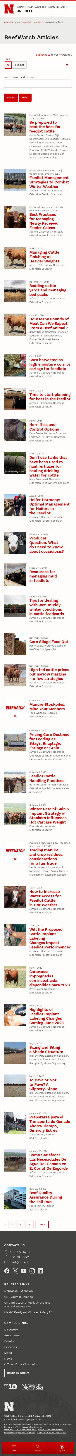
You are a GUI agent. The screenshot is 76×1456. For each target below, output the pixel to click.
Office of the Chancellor (21, 1364)
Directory (11, 1329)
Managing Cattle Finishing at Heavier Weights (44, 256)
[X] (15, 1270)
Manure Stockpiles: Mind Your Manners (47, 706)
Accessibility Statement (32, 1427)
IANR (17, 22)
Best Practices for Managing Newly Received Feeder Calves (43, 221)
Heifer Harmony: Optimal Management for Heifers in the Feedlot (49, 506)
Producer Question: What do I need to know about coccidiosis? (46, 545)
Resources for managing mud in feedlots (43, 576)
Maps (8, 1352)
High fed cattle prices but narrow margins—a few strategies (49, 674)
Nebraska (8, 22)
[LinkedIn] (40, 1270)
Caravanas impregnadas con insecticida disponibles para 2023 (49, 978)
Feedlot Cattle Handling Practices (46, 778)
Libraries (10, 1347)
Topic (7, 59)
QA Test (16, 1427)
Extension (27, 22)
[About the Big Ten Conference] (10, 1386)
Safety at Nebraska (26, 1432)
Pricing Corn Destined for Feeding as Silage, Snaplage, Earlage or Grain (49, 741)
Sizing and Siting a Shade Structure (46, 1049)
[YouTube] (23, 1270)
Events (9, 1341)
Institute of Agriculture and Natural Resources (42, 7)
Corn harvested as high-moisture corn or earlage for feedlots (49, 364)
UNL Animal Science (18, 1297)
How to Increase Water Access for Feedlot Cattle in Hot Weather (45, 898)
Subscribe (41, 54)
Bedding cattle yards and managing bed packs (47, 290)
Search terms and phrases (19, 77)
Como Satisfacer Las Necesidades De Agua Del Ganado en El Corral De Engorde (48, 1161)
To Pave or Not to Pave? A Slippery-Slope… (45, 1084)
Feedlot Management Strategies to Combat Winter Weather (49, 182)
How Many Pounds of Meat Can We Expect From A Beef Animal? (49, 323)
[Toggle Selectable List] (67, 65)
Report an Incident (18, 1372)
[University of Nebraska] (33, 1387)
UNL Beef (25, 11)
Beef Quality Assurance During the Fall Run (45, 1197)
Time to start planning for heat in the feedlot (50, 396)
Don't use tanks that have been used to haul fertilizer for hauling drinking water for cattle (48, 466)
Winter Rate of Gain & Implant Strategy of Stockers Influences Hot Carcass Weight (49, 815)
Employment (13, 1335)
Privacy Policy (10, 1432)
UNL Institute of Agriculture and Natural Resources (27, 1304)
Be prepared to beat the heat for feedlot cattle (45, 126)
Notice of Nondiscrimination (50, 1430)
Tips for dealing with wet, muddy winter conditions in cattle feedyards (46, 607)
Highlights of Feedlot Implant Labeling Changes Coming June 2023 (46, 1016)
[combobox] (46, 65)
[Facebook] (6, 1270)
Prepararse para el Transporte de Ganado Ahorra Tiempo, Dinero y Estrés (49, 1124)
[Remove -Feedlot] (8, 65)
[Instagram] (32, 1270)
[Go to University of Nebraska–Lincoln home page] (9, 9)
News (8, 1358)
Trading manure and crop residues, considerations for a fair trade (46, 857)
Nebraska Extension (18, 1291)
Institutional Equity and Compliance (20, 1430)
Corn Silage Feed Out (48, 641)
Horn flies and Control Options (44, 426)
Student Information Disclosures (51, 1432)
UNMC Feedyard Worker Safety (26, 1312)
